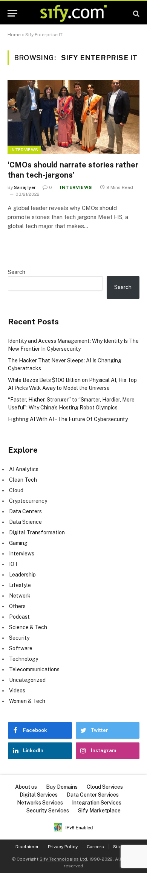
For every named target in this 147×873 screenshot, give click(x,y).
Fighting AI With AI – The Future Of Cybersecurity (68, 419)
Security (19, 638)
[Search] (135, 13)
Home (14, 34)
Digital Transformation (37, 532)
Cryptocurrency (28, 501)
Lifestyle (20, 585)
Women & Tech (27, 701)
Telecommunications (34, 669)
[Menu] (12, 13)
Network (20, 596)
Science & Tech (28, 627)
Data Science (25, 522)
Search (16, 272)
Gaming (18, 543)
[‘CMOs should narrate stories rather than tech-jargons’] (73, 117)
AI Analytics (23, 469)
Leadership (22, 575)
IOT (13, 564)
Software (20, 648)
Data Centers (25, 511)
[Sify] (73, 13)
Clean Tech (23, 480)
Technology (23, 659)
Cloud (16, 490)
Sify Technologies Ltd (63, 859)
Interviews (24, 150)
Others (17, 606)
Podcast (19, 617)
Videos (17, 690)
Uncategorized (27, 680)
